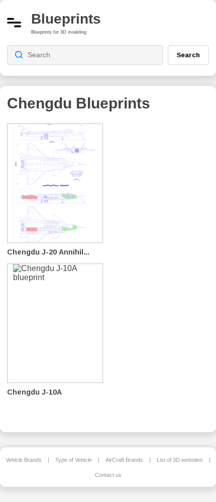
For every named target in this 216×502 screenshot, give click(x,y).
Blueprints (66, 19)
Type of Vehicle (73, 460)
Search (188, 55)
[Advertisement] (164, 271)
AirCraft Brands (124, 460)
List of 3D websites (180, 460)
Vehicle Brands (24, 460)
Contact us (108, 475)
